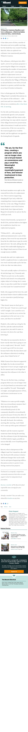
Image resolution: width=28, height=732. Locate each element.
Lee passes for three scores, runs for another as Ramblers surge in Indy (18, 535)
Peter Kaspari (13, 511)
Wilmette (2, 28)
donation (10, 498)
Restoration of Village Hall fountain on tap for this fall (18, 547)
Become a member (6, 485)
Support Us (23, 2)
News (6, 28)
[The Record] (6, 2)
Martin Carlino (14, 549)
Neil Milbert (14, 538)
